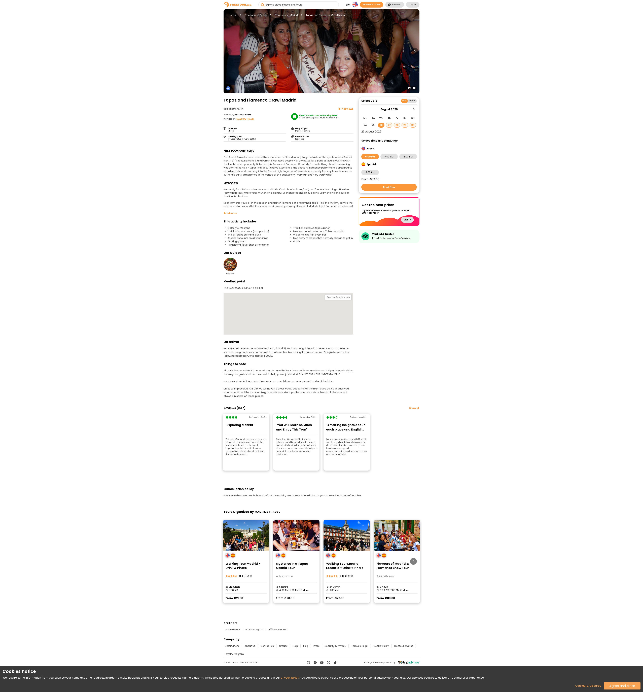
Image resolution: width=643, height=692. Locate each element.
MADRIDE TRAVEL (245, 118)
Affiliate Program (278, 629)
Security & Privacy (335, 646)
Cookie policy (381, 646)
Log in (413, 4)
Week (404, 101)
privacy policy (290, 678)
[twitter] (329, 663)
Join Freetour (232, 629)
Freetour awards (403, 646)
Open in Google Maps (338, 297)
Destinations (232, 646)
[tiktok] (335, 663)
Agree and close (622, 686)
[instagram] (308, 663)
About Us (250, 646)
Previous (228, 51)
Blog (305, 646)
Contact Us (267, 646)
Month (412, 101)
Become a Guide (371, 4)
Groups (283, 646)
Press (316, 646)
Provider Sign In (254, 629)
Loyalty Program (234, 654)
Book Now (389, 187)
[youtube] (322, 663)
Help (295, 646)
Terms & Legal (359, 646)
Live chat (396, 4)
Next (414, 51)
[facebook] (315, 663)
